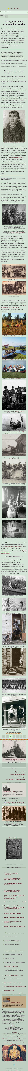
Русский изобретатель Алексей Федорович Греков (14, 143)
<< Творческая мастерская (17, 774)
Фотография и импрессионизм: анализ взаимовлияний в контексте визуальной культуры (14, 907)
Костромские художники (11, 966)
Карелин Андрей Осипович (11, 944)
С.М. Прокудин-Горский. (9, 335)
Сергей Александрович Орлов (13, 546)
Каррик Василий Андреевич (13, 1070)
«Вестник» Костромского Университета (15, 986)
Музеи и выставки (9, 958)
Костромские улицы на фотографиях (14, 962)
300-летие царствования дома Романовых (14, 1038)
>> (24, 736)
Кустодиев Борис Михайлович (12, 940)
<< (3, 736)
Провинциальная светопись (14, 917)
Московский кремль (9, 803)
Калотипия (3, 182)
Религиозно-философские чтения (13, 975)
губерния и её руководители (17, 759)
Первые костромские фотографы (13, 954)
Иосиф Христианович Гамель (7, 178)
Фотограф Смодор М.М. (13, 913)
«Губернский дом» (9, 990)
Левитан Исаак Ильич (10, 936)
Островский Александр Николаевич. (17, 232)
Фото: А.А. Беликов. (19, 519)
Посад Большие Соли (9, 791)
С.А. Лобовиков (17, 378)
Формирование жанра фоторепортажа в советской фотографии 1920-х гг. (14, 897)
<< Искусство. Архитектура (17, 777)
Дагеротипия (4, 60)
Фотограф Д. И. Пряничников (11, 874)
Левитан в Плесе (15, 1002)
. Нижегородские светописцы (14, 926)
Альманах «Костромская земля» (13, 979)
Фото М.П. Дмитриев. (20, 411)
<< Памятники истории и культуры (15, 779)
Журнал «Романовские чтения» (13, 982)
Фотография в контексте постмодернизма (12, 891)
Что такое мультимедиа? (15, 902)
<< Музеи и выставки (19, 772)
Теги (20, 993)
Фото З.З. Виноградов (17, 484)
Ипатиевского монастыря (12, 823)
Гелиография (4, 52)
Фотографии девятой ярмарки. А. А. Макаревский (13, 879)
